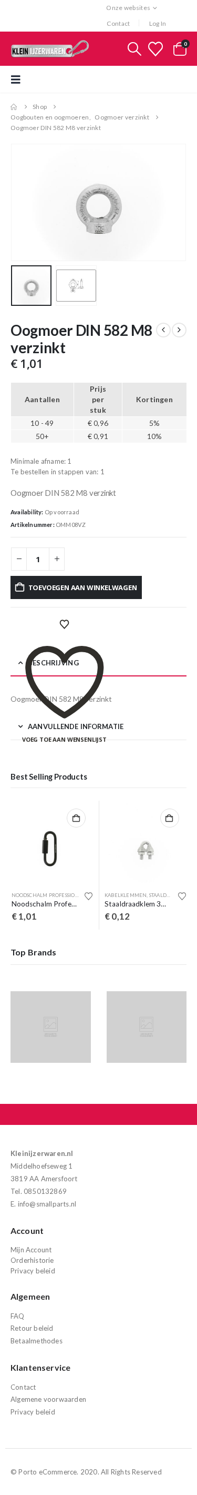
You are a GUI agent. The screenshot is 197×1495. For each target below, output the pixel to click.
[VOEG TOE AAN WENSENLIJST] (64, 624)
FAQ (18, 1316)
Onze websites (128, 8)
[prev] (163, 330)
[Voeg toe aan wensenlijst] (95, 896)
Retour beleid (32, 1328)
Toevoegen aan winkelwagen (82, 587)
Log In (158, 23)
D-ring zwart (129, 895)
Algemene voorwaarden (48, 1399)
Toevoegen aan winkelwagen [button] (83, 818)
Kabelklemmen (39, 895)
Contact (118, 23)
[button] (134, 49)
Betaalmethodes (37, 1341)
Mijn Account (31, 1249)
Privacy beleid (33, 1271)
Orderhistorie (32, 1260)
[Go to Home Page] (14, 107)
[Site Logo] (50, 48)
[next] (179, 330)
